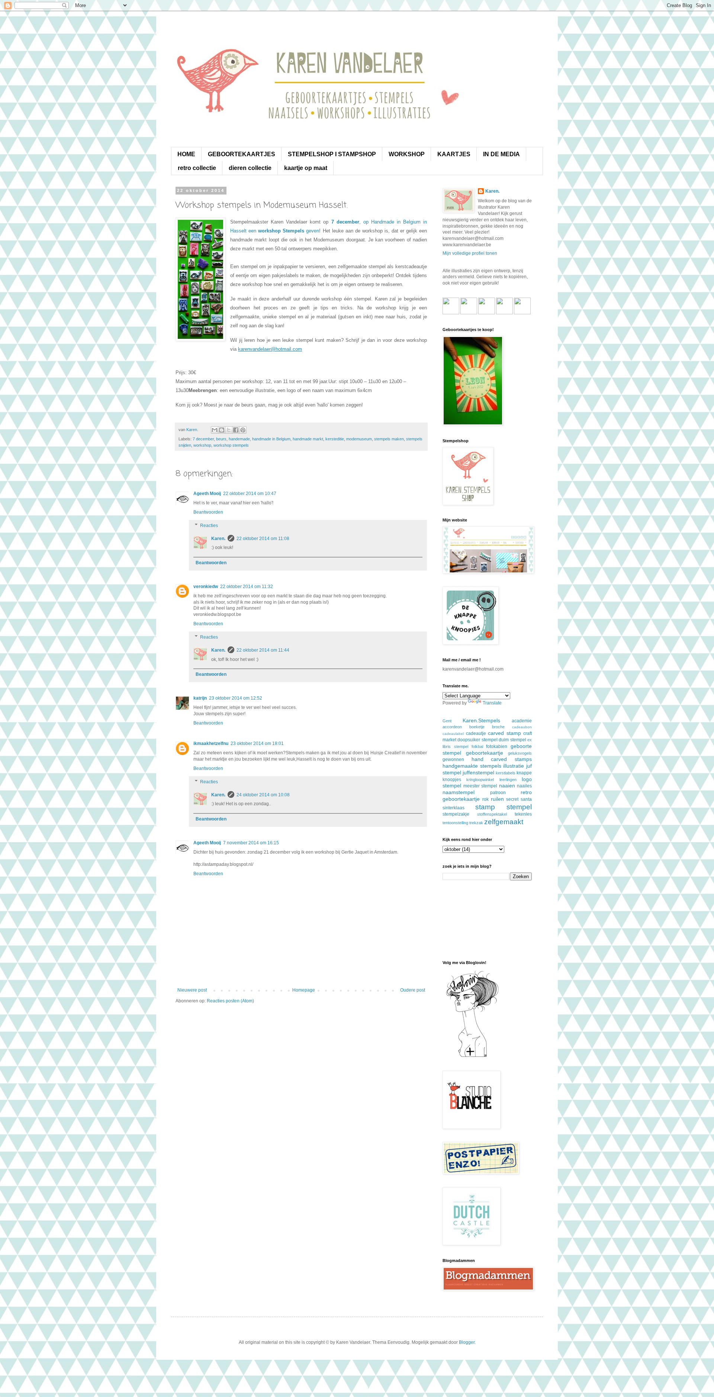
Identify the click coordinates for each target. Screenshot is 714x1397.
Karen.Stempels (481, 720)
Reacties (209, 525)
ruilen (497, 799)
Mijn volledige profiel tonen (470, 253)
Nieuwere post (192, 990)
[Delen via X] (228, 430)
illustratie (513, 766)
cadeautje (476, 733)
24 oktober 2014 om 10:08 (263, 794)
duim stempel (512, 739)
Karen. (218, 538)
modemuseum (359, 439)
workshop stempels (231, 445)
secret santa (519, 799)
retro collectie (197, 168)
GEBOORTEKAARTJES (241, 154)
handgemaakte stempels (472, 766)
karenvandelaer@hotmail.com (270, 349)
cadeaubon (522, 727)
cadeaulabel (453, 734)
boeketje (477, 727)
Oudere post (412, 990)
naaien (507, 786)
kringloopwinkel (480, 779)
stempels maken (389, 439)
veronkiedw (205, 586)
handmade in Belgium (271, 439)
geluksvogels (520, 753)
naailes (524, 786)
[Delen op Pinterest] (243, 430)
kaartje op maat (305, 168)
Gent (447, 721)
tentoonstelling (455, 822)
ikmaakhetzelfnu (210, 743)
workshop (202, 445)
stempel (519, 807)
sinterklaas (453, 807)
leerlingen (508, 779)
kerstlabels (505, 773)
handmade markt (308, 439)
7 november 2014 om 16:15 (251, 842)
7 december (203, 439)
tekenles (523, 814)
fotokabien (496, 746)
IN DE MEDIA (501, 154)
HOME (186, 154)
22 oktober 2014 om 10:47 (249, 493)
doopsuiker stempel (477, 739)
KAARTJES (453, 154)
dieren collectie (250, 168)
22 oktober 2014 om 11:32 (246, 586)
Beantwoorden (208, 512)
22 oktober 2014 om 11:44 (263, 650)
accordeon (452, 727)
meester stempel (480, 786)
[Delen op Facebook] (235, 430)
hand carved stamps (502, 759)
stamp (485, 807)
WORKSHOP (407, 154)
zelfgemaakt (503, 822)
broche (498, 727)
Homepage (303, 990)
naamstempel (459, 792)
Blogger (467, 1342)
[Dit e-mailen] (214, 430)
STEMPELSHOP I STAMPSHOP (332, 154)
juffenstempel (478, 772)
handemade (239, 439)
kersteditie (334, 439)
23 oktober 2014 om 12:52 (235, 698)
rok (485, 799)
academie (522, 720)
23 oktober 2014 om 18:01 (257, 743)
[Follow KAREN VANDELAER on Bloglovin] (472, 1056)
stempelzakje (456, 814)
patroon (498, 792)
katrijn (200, 698)
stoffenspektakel (492, 814)
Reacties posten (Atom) (230, 1000)
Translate (492, 703)
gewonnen (453, 759)
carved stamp (504, 733)
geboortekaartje (484, 753)
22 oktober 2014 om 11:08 (263, 538)
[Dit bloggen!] (221, 430)
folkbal (477, 746)
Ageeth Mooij (207, 493)
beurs (221, 439)
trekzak (476, 822)
